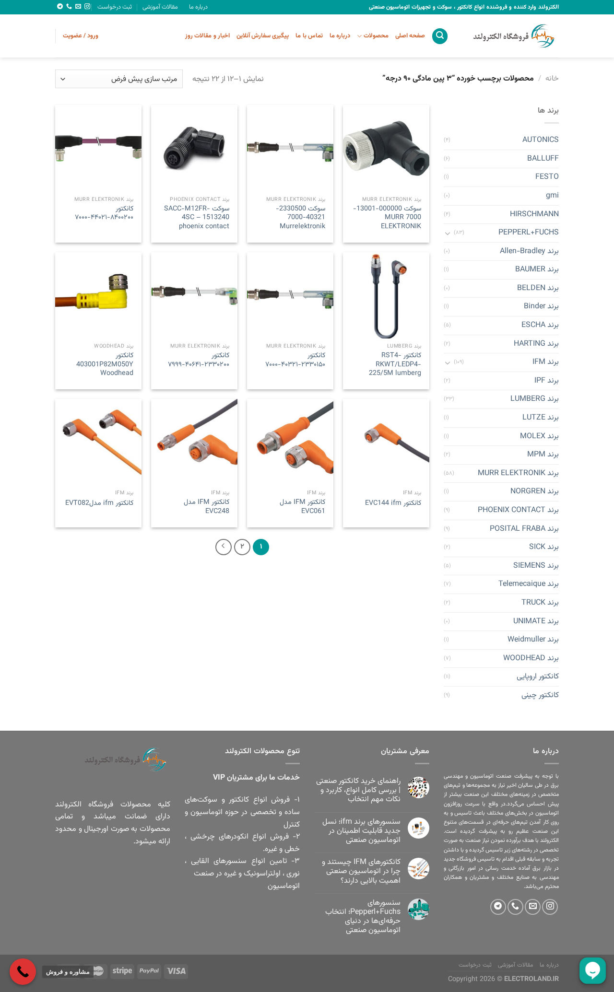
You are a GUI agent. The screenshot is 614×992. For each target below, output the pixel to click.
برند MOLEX (539, 437)
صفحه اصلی (410, 36)
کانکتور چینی (540, 695)
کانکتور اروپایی (538, 677)
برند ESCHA (540, 325)
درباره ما (198, 7)
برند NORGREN (534, 492)
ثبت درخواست (114, 7)
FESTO (547, 178)
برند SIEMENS (536, 566)
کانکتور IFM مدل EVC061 (302, 507)
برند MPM (543, 455)
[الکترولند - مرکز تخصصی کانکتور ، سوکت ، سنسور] (511, 36)
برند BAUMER (537, 270)
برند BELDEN (538, 288)
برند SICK (544, 548)
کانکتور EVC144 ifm (393, 503)
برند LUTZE (540, 418)
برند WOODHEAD (531, 659)
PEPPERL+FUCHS (528, 233)
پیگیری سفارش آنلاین (262, 36)
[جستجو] (440, 36)
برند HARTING (536, 344)
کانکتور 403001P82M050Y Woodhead (104, 364)
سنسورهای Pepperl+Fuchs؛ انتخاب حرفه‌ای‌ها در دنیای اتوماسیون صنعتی (363, 917)
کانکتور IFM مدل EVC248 (206, 507)
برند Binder (541, 307)
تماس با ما (309, 36)
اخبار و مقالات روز (207, 36)
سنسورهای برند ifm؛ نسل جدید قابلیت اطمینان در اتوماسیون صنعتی (361, 831)
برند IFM (545, 363)
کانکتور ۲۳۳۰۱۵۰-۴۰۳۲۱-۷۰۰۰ (295, 360)
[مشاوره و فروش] (23, 971)
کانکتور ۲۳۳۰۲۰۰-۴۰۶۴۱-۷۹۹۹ (198, 360)
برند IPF (546, 381)
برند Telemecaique (528, 585)
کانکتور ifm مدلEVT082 (99, 503)
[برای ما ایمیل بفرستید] (78, 6)
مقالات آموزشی (160, 7)
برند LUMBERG (534, 400)
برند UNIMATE (536, 622)
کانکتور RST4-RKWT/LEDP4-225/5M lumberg (395, 364)
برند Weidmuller (533, 640)
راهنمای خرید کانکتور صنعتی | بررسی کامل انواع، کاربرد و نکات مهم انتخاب (358, 791)
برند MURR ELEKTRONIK (518, 473)
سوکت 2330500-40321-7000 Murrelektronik (300, 218)
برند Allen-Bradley (529, 251)
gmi (552, 196)
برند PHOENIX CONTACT (518, 510)
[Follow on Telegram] (60, 6)
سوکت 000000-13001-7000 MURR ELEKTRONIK (387, 218)
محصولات (376, 36)
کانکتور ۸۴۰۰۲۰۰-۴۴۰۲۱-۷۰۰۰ (104, 213)
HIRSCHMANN (534, 215)
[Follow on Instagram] (87, 6)
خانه (552, 79)
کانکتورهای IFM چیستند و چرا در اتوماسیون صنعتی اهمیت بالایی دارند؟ (361, 872)
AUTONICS (540, 141)
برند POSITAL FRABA (524, 529)
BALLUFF (543, 159)
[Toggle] (447, 233)
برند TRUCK (540, 603)
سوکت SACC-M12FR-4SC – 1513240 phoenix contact (196, 218)
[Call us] (69, 6)
